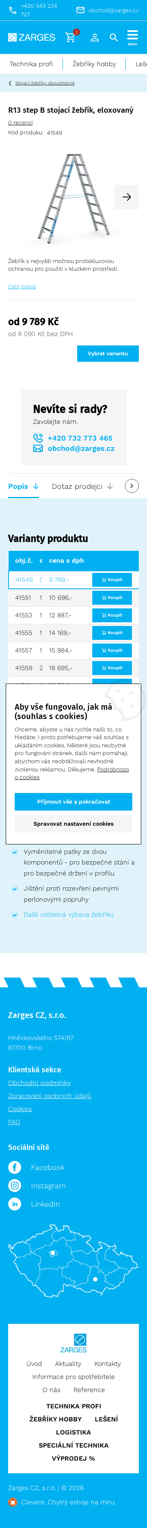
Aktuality (68, 1364)
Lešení (106, 1419)
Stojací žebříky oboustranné (45, 83)
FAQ (14, 1122)
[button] (126, 197)
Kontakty (107, 1364)
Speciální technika (74, 1445)
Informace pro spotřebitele (73, 1377)
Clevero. (33, 1502)
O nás (51, 1390)
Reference (89, 1390)
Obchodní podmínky (39, 1083)
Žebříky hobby (94, 64)
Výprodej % (73, 1458)
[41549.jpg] (73, 196)
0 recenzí (20, 122)
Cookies (20, 1109)
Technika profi (31, 64)
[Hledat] (114, 38)
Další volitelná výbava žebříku (69, 914)
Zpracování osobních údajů (49, 1096)
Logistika (73, 1432)
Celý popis (22, 286)
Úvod (34, 1364)
